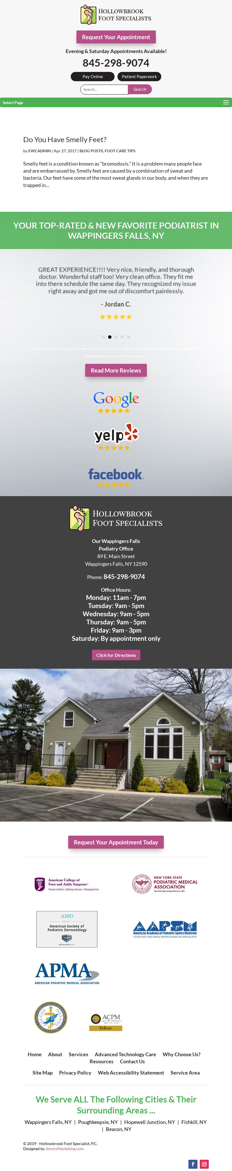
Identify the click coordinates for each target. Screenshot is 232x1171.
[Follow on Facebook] (192, 1164)
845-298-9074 (116, 62)
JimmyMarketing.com (65, 1148)
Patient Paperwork (139, 76)
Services (78, 1054)
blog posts (91, 150)
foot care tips (120, 150)
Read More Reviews (116, 370)
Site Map (43, 1072)
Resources (101, 1061)
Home (35, 1054)
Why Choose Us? (182, 1054)
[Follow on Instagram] (204, 1164)
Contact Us (132, 1061)
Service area (185, 1072)
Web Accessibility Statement (131, 1072)
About (55, 1054)
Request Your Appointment (116, 37)
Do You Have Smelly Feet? (64, 139)
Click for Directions (116, 655)
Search (140, 89)
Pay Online (93, 76)
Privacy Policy (75, 1072)
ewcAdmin (39, 150)
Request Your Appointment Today (116, 842)
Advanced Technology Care (125, 1054)
